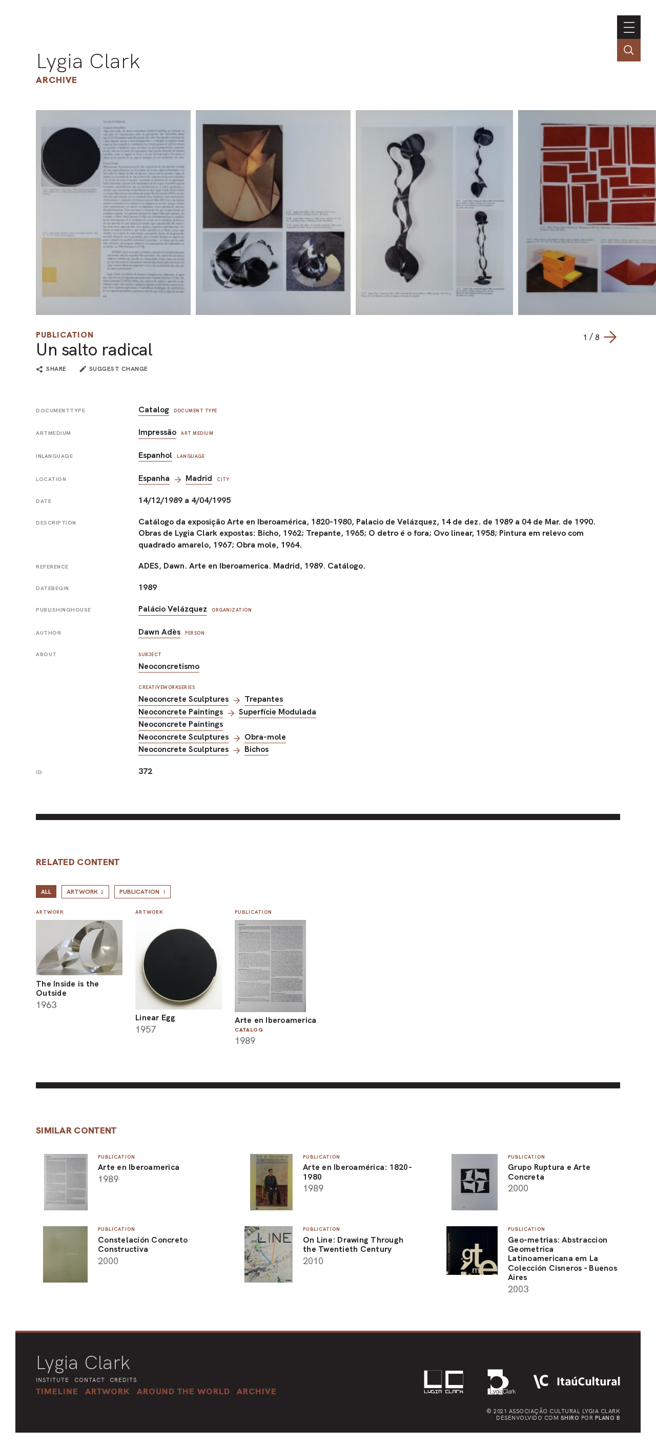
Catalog (153, 409)
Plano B (608, 1417)
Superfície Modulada (277, 711)
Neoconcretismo (168, 666)
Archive (56, 80)
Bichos (256, 749)
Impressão (157, 432)
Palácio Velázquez (172, 608)
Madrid (199, 478)
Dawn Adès (159, 631)
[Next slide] (610, 337)
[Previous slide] (572, 337)
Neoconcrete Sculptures (183, 699)
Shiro (570, 1417)
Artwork (85, 892)
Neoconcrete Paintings (180, 711)
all (46, 892)
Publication (65, 334)
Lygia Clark (88, 61)
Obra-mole (265, 736)
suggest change (118, 369)
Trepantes (263, 699)
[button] (183, 1391)
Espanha (154, 478)
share (56, 369)
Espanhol (155, 455)
